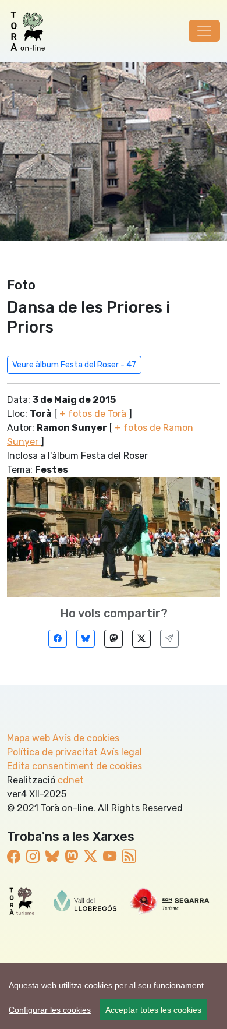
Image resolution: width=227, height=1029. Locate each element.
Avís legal (121, 752)
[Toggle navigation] (204, 31)
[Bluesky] (85, 639)
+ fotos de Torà (93, 413)
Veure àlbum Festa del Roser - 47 (74, 365)
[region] (113, 996)
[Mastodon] (113, 639)
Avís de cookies (85, 738)
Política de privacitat (52, 752)
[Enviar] (169, 639)
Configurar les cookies (50, 1009)
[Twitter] (141, 639)
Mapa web (28, 738)
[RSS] (129, 856)
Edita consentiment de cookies (74, 766)
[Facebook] (57, 639)
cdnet (71, 780)
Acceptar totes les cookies (153, 1009)
